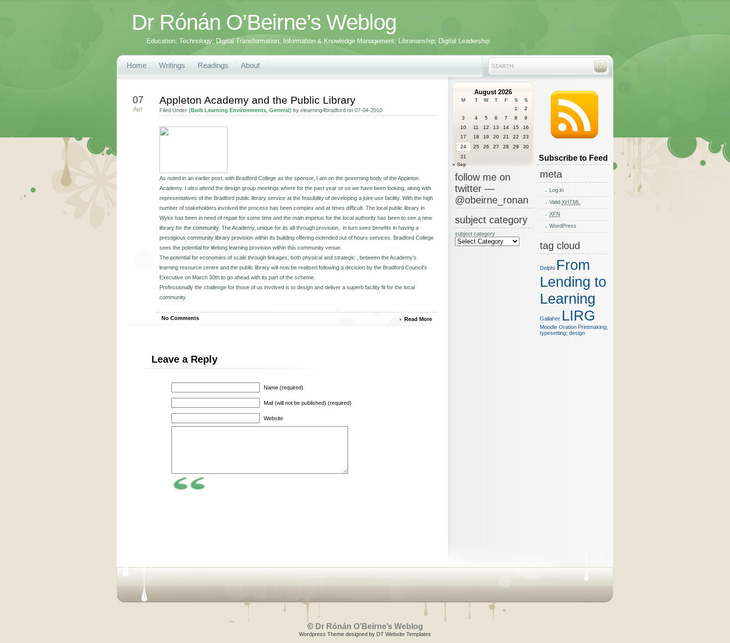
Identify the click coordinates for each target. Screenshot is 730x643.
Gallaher (550, 319)
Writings (172, 65)
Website (273, 418)
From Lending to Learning (573, 282)
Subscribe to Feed (573, 158)
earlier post (208, 178)
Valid (564, 202)
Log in (556, 190)
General (279, 110)
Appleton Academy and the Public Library (257, 100)
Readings (213, 65)
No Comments (180, 318)
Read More (418, 319)
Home (136, 65)
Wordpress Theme (321, 634)
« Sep (459, 164)
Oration (568, 327)
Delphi (547, 268)
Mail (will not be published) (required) (308, 403)
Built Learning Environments (228, 110)
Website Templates (408, 634)
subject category (475, 234)
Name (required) (283, 387)
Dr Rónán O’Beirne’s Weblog (264, 22)
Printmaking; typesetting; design (574, 330)
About (250, 65)
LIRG (578, 315)
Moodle (548, 327)
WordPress (563, 226)
